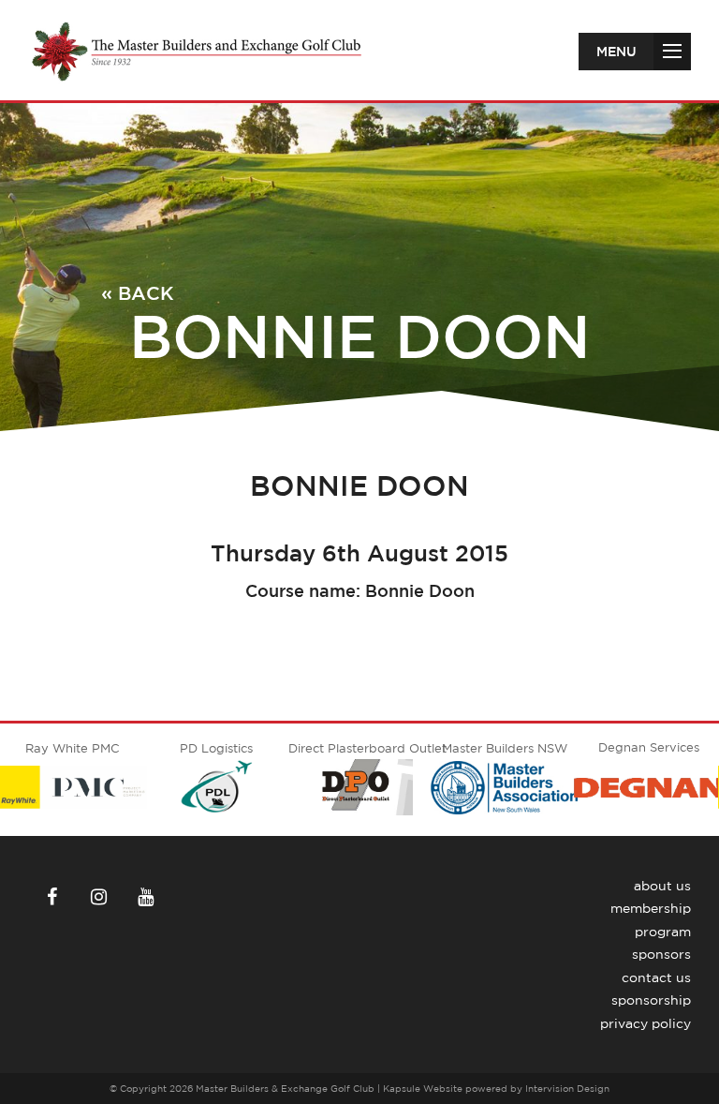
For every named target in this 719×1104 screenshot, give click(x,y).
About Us (662, 885)
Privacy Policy (645, 1023)
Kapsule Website (422, 1088)
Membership (650, 908)
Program (663, 931)
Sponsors (661, 954)
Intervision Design (567, 1088)
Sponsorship (651, 999)
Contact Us (656, 977)
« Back (137, 293)
